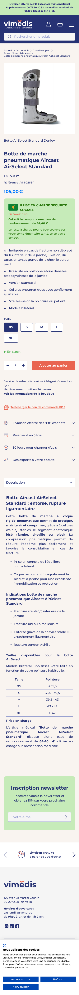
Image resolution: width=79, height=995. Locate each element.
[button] (60, 24)
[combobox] (39, 37)
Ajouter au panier (53, 365)
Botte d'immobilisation (17, 53)
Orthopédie (22, 50)
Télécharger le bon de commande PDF (38, 407)
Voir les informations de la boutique (29, 393)
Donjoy (11, 176)
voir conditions (60, 3)
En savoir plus (17, 214)
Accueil (8, 50)
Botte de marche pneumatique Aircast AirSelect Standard (37, 56)
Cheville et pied (41, 50)
